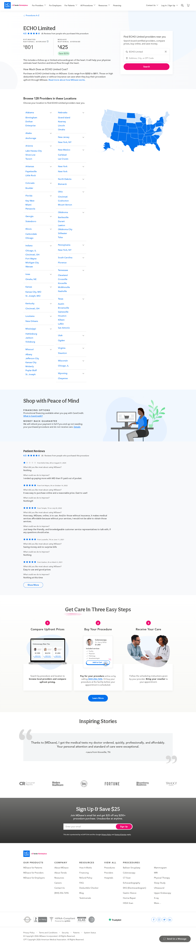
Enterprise (30, 125)
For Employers (55, 5)
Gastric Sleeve (129, 893)
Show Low (30, 155)
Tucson (28, 159)
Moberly (29, 366)
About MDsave (61, 867)
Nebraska (62, 112)
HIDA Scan (128, 903)
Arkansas (29, 166)
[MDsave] (16, 5)
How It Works (85, 867)
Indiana (28, 245)
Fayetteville (31, 171)
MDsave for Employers (34, 877)
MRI (156, 872)
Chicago (29, 238)
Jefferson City (32, 358)
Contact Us (59, 888)
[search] (182, 5)
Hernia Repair (129, 898)
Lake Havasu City (33, 151)
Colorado (30, 183)
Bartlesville (63, 217)
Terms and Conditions (48, 932)
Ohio (60, 191)
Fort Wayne (31, 258)
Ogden (61, 340)
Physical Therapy (162, 877)
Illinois (28, 229)
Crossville (62, 279)
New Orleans (31, 321)
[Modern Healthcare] (57, 783)
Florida (28, 195)
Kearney (62, 121)
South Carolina (65, 257)
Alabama (29, 112)
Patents (76, 932)
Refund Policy (85, 877)
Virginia (61, 348)
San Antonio (64, 328)
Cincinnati (63, 196)
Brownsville (63, 308)
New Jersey (63, 137)
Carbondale (31, 234)
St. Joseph (30, 374)
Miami (28, 204)
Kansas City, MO (33, 292)
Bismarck (62, 184)
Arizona (29, 146)
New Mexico (64, 149)
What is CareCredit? (33, 416)
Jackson (29, 338)
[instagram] (159, 919)
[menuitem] (39, 5)
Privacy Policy (106, 834)
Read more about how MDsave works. (66, 80)
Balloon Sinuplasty (131, 867)
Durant (61, 221)
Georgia (29, 216)
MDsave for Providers (33, 872)
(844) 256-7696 (95, 679)
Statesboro (30, 221)
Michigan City (32, 262)
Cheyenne (63, 378)
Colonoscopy (129, 872)
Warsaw (29, 266)
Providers (108, 872)
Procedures (109, 867)
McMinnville (64, 287)
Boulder (29, 188)
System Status (90, 932)
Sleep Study (159, 883)
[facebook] (153, 919)
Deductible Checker (88, 888)
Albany (28, 354)
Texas (60, 299)
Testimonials (85, 898)
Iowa (27, 274)
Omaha (61, 129)
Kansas (28, 287)
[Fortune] (112, 783)
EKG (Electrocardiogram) (134, 888)
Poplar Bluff (31, 370)
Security (65, 932)
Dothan (29, 121)
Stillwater (62, 233)
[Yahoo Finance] (171, 783)
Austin (61, 304)
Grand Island (64, 117)
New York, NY (64, 142)
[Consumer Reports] (27, 783)
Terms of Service (121, 834)
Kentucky (29, 303)
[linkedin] (169, 919)
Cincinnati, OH (32, 254)
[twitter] (164, 919)
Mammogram (160, 867)
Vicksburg (30, 342)
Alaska (28, 133)
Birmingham (31, 117)
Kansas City (30, 362)
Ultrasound (159, 888)
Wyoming (62, 373)
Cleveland (63, 275)
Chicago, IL (30, 250)
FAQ (81, 883)
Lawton (61, 225)
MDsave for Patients (32, 867)
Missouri (29, 349)
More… (157, 903)
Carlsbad (62, 155)
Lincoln (61, 125)
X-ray (156, 898)
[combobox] (148, 52)
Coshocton (63, 200)
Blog (81, 893)
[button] (165, 51)
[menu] (85, 5)
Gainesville (63, 312)
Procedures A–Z (32, 15)
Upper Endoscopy (162, 893)
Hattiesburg (31, 334)
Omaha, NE (31, 279)
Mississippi (30, 328)
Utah (60, 335)
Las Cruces (63, 159)
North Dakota (64, 179)
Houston (62, 316)
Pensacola (30, 208)
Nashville (62, 291)
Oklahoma (63, 212)
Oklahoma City (65, 229)
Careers (58, 883)
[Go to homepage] (35, 854)
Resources (59, 877)
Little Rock (30, 175)
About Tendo (60, 872)
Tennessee (63, 270)
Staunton (62, 353)
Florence (62, 262)
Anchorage (30, 138)
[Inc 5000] (84, 783)
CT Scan (127, 877)
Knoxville (62, 283)
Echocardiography (131, 883)
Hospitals (108, 877)
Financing (117, 5)
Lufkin (61, 324)
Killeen (61, 320)
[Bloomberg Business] (143, 783)
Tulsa (60, 237)
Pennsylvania (64, 245)
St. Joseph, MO (32, 296)
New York (62, 166)
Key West (29, 200)
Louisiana (29, 316)
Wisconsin (63, 360)
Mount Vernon (65, 204)
